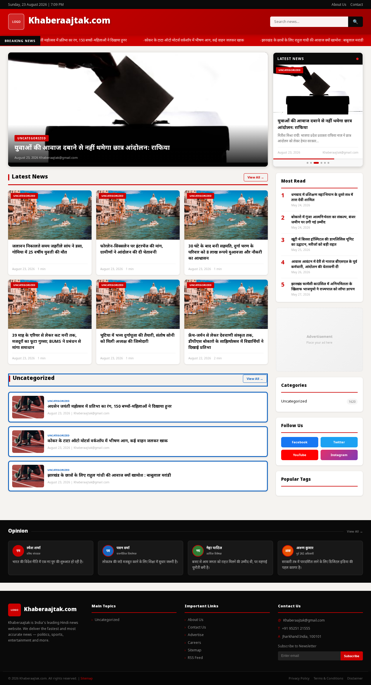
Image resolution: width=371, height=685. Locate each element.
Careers (194, 643)
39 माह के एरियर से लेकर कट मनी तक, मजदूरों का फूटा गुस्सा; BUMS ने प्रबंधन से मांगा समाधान (46, 342)
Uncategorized (294, 401)
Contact (356, 4)
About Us (339, 4)
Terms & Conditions (328, 678)
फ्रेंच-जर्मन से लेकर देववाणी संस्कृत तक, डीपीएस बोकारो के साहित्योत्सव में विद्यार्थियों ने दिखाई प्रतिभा (225, 342)
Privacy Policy (299, 678)
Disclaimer (355, 678)
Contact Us (197, 627)
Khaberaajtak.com (69, 21)
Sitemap (194, 650)
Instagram (339, 455)
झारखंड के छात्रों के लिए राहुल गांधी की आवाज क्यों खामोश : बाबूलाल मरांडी (309, 40)
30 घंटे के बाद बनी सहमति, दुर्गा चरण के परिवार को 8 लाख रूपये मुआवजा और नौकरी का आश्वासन (225, 252)
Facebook (300, 442)
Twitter (339, 442)
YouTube (299, 455)
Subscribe (351, 656)
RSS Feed (195, 658)
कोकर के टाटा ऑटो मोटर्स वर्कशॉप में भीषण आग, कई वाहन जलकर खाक (191, 40)
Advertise (196, 635)
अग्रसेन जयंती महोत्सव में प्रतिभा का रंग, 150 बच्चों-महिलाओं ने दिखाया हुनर (73, 40)
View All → (256, 177)
